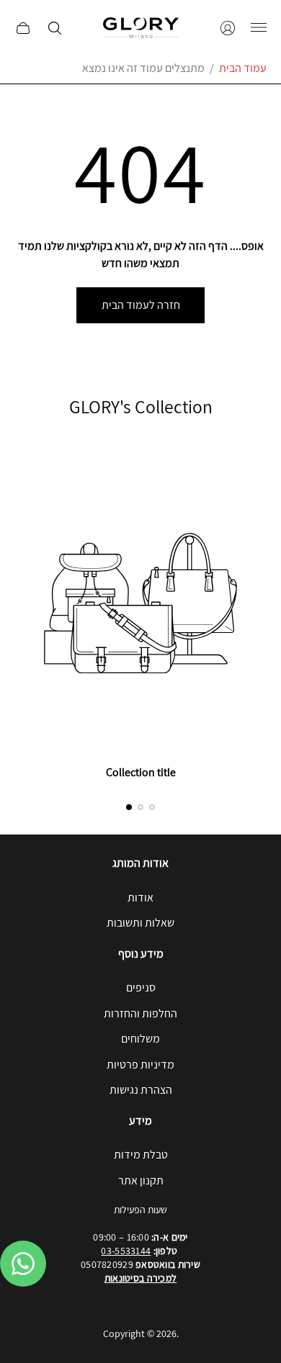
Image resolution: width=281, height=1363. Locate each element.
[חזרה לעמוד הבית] (141, 27)
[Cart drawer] (23, 28)
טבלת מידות (141, 1154)
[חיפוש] (55, 28)
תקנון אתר (141, 1180)
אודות (140, 897)
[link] (140, 615)
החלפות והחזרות (140, 1013)
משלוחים (140, 1038)
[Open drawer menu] (259, 28)
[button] (129, 807)
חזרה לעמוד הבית (141, 304)
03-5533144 (126, 1250)
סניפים (141, 987)
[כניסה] (228, 28)
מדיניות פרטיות (140, 1064)
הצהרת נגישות (141, 1089)
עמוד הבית (243, 68)
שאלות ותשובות (140, 922)
